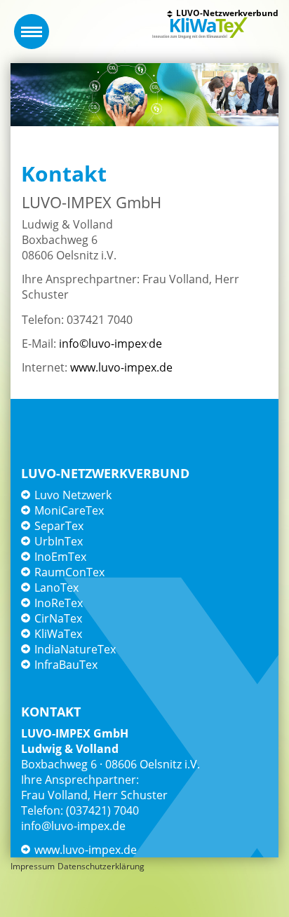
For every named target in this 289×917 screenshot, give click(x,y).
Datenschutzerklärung (101, 866)
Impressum (33, 866)
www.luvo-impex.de (121, 367)
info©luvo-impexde (110, 343)
